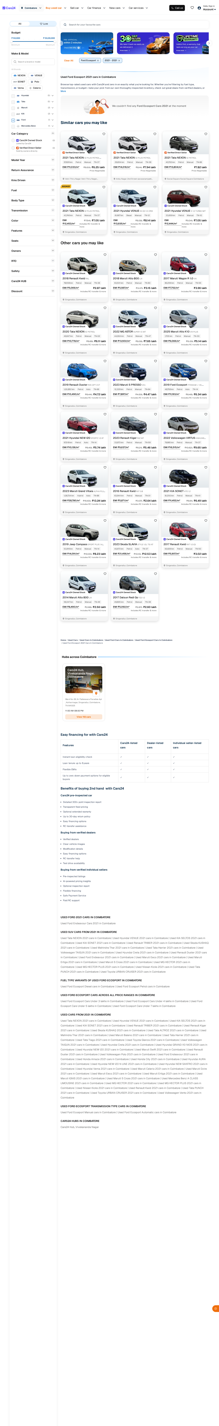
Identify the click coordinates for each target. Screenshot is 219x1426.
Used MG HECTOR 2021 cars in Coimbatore (130, 1083)
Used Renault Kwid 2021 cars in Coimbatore (154, 1088)
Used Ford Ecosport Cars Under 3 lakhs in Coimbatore (92, 1001)
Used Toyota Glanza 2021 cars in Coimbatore (152, 1040)
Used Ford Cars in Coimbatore (119, 640)
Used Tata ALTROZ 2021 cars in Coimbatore (172, 1030)
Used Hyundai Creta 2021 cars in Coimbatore (142, 952)
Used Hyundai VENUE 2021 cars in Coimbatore (140, 938)
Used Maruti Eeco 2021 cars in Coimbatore (160, 957)
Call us (179, 8)
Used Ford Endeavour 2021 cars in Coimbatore (106, 957)
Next (209, 43)
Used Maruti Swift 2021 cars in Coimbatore (160, 1049)
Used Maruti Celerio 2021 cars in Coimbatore (157, 1068)
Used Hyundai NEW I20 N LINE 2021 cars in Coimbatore (124, 1064)
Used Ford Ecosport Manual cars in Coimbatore (88, 1112)
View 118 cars (84, 716)
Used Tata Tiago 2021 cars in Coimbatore (100, 1040)
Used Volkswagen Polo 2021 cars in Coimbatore (128, 1054)
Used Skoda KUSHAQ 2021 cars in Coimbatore (118, 1030)
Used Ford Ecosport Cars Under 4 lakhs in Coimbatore (157, 1001)
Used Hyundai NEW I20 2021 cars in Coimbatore (104, 1049)
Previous (60, 43)
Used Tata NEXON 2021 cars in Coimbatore (86, 938)
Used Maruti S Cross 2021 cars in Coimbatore (125, 962)
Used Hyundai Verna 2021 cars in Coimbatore (102, 1068)
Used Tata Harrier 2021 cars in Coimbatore (170, 947)
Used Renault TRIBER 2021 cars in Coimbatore (154, 943)
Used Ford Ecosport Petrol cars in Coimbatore (143, 986)
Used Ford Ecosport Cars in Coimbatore (153, 640)
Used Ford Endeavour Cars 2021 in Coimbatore (88, 923)
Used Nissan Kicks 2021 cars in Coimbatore (161, 967)
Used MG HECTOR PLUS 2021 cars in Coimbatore (105, 967)
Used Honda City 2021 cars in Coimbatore (155, 1059)
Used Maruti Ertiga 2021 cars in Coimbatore (168, 1073)
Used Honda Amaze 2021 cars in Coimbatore (102, 1059)
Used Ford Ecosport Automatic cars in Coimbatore (147, 1112)
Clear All (68, 60)
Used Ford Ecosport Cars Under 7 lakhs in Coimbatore (144, 1006)
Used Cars (73, 640)
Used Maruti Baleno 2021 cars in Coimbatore (135, 1035)
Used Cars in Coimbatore (91, 640)
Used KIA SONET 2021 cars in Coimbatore (100, 943)
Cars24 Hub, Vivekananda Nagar (80, 1127)
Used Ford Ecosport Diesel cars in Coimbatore (87, 986)
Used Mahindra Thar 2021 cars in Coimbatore (117, 947)
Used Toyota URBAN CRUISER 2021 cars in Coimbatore (133, 971)
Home (63, 640)
